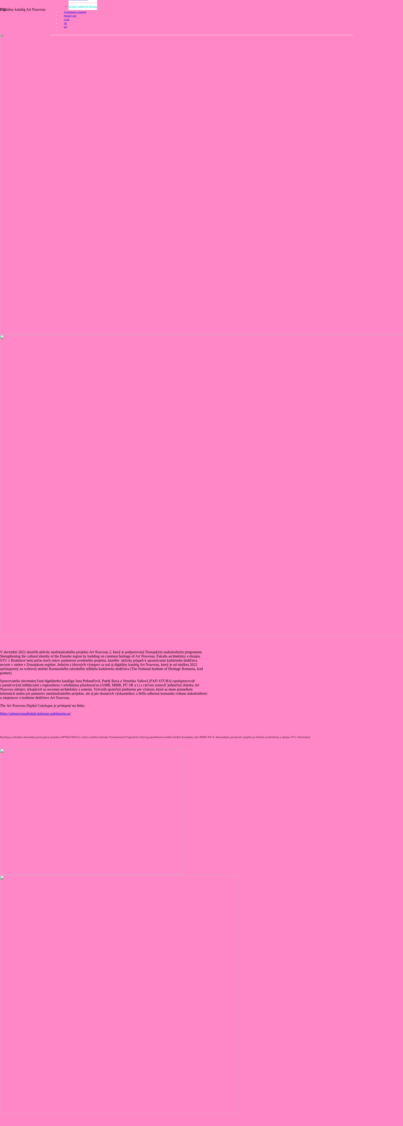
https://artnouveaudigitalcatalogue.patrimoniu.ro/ (35, 713)
